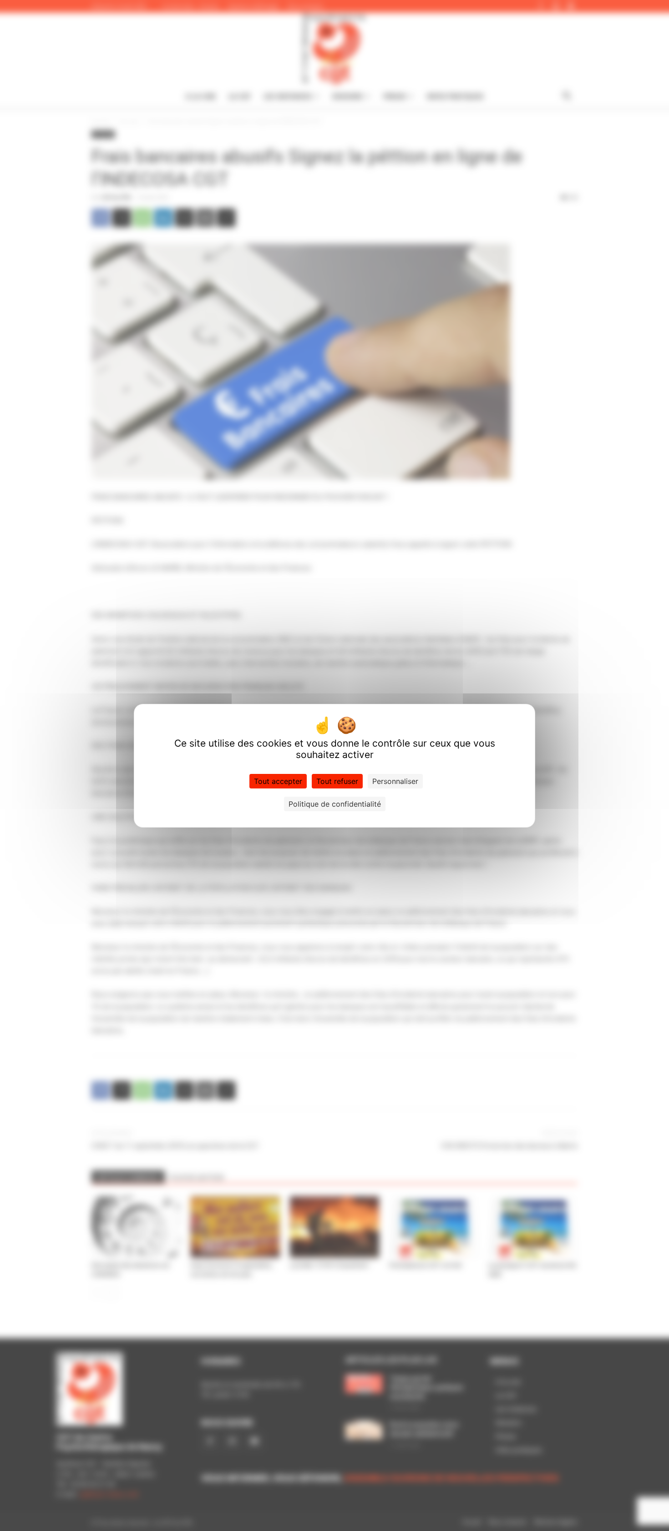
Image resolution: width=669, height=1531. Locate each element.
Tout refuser (337, 781)
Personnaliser (395, 781)
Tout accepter (278, 781)
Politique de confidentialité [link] (335, 803)
